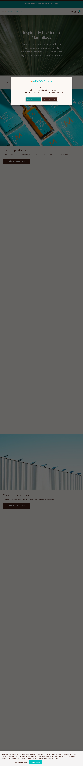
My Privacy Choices (21, 762)
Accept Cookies (35, 762)
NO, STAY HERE (50, 99)
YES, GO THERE (33, 99)
